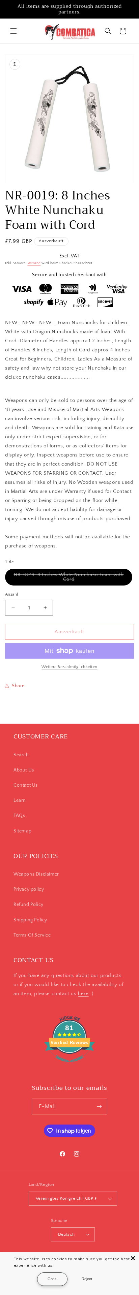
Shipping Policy (30, 920)
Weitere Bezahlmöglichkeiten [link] (69, 667)
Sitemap (22, 831)
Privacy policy (28, 889)
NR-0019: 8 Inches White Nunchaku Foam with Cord (69, 579)
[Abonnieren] (99, 1106)
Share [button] (18, 686)
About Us (23, 770)
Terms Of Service (32, 935)
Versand (34, 263)
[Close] (133, 1258)
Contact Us (25, 785)
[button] (13, 31)
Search (21, 755)
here (83, 994)
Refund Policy (28, 904)
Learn (19, 800)
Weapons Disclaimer (36, 874)
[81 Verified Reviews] (69, 1066)
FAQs (19, 815)
